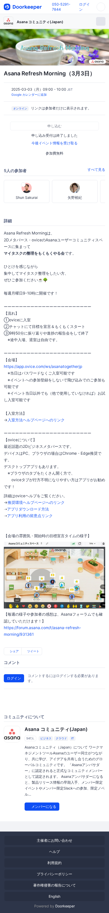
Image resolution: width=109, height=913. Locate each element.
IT (72, 738)
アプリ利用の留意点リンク (30, 515)
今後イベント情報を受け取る (54, 143)
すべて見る (96, 169)
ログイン (14, 678)
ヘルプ (54, 851)
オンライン (20, 108)
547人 (30, 738)
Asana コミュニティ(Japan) (40, 22)
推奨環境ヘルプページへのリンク (36, 502)
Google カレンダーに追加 (29, 94)
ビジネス (45, 738)
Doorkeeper (65, 906)
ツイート (32, 651)
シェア (14, 651)
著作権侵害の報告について (54, 885)
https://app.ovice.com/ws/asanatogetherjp (43, 366)
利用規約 (54, 863)
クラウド (61, 738)
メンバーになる (43, 806)
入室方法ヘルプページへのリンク (36, 420)
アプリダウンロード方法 (28, 509)
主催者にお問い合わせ (54, 840)
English (54, 896)
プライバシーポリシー (54, 874)
